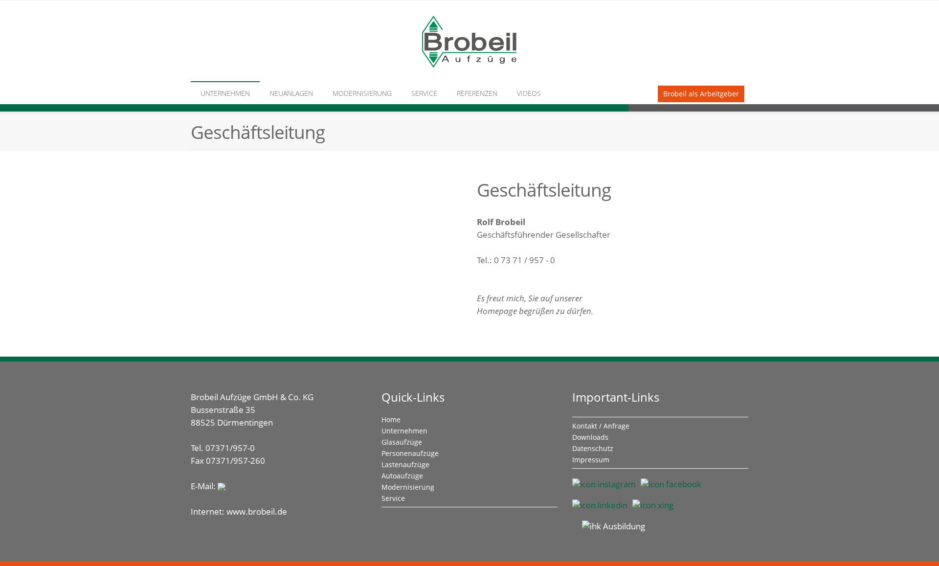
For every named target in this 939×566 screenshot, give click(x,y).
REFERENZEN (477, 93)
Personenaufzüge (410, 453)
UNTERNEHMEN (225, 93)
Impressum (590, 459)
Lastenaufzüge (405, 464)
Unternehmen (404, 430)
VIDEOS (529, 93)
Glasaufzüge (401, 442)
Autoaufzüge (402, 475)
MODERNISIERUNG (362, 93)
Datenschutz (592, 448)
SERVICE (424, 93)
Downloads (590, 437)
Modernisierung (407, 487)
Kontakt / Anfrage (600, 425)
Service (393, 498)
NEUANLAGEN (291, 93)
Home (391, 419)
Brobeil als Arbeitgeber (701, 93)
